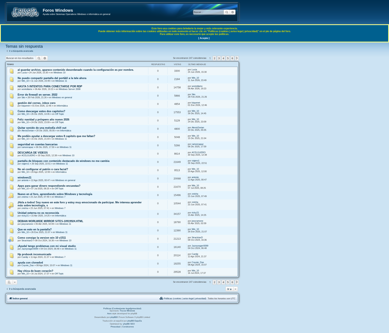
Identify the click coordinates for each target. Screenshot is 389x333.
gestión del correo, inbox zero (37, 102)
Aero (109, 313)
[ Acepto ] (203, 38)
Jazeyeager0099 (29, 249)
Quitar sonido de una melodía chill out (42, 127)
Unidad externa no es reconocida (38, 212)
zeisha (24, 197)
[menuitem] (183, 298)
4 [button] (223, 58)
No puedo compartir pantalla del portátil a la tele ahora (52, 78)
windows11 (24, 177)
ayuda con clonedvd (30, 262)
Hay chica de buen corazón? (35, 270)
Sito (23, 97)
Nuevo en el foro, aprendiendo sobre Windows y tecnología (55, 194)
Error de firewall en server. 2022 (37, 94)
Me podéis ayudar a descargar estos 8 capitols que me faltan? (56, 136)
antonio (25, 180)
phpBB (113, 317)
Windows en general (62, 97)
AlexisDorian (27, 130)
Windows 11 (61, 81)
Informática (62, 105)
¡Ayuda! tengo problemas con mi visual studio (47, 246)
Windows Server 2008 (69, 89)
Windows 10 (59, 72)
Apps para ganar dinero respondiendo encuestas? (49, 185)
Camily (24, 257)
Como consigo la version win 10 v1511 (42, 237)
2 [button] (214, 58)
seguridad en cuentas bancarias (38, 144)
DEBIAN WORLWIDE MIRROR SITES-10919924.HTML (50, 221)
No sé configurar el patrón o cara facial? (43, 169)
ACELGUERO (28, 155)
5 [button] (228, 58)
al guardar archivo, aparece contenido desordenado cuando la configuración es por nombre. (76, 69)
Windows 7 (60, 197)
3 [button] (219, 58)
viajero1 (25, 163)
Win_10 (25, 81)
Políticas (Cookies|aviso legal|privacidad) (122, 308)
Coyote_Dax (27, 265)
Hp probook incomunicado (34, 254)
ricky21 (25, 215)
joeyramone (27, 224)
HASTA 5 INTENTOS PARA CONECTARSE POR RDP (50, 86)
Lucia (24, 72)
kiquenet (25, 105)
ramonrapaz (27, 147)
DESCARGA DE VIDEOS (33, 152)
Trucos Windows (127, 311)
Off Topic (59, 114)
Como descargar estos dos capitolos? (41, 111)
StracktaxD (27, 240)
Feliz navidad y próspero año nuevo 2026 (43, 119)
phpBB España (134, 321)
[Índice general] (25, 12)
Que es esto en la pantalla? (35, 229)
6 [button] (232, 58)
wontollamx (26, 89)
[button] (237, 58)
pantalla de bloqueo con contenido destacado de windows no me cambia (63, 160)
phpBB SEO (129, 324)
